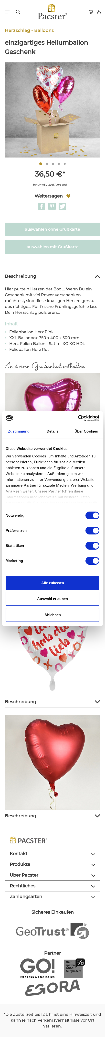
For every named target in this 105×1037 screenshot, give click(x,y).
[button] (41, 206)
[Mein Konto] (100, 11)
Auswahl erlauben (52, 599)
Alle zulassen (52, 583)
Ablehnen (52, 615)
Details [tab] (53, 431)
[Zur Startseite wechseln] (52, 11)
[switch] (92, 530)
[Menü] (8, 11)
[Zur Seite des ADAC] (74, 968)
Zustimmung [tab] (19, 431)
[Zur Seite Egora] (52, 987)
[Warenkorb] (91, 11)
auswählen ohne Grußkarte (52, 229)
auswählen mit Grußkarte (53, 247)
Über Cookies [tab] (86, 431)
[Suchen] (18, 11)
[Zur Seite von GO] (37, 968)
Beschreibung (20, 276)
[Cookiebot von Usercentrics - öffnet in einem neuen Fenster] (78, 418)
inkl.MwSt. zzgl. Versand (50, 184)
